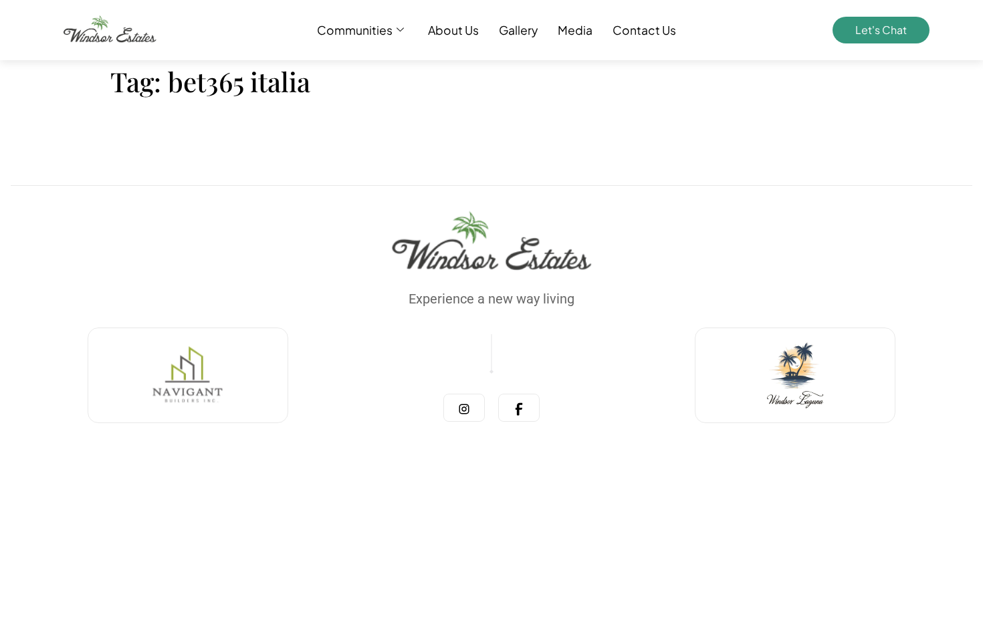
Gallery (518, 30)
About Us (453, 30)
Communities (355, 30)
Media (575, 30)
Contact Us (644, 30)
